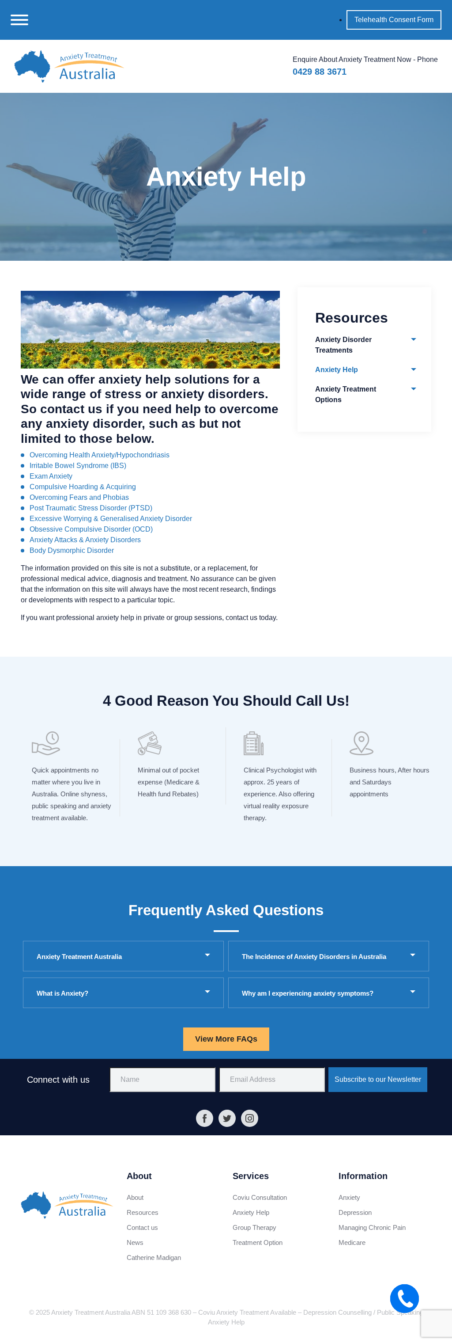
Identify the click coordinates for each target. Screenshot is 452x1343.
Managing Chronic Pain (372, 1227)
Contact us (142, 1227)
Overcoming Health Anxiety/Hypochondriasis (100, 455)
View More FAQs (226, 1039)
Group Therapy (254, 1227)
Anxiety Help (336, 369)
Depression (355, 1212)
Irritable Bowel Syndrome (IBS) (78, 465)
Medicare (352, 1242)
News (135, 1242)
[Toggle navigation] (19, 20)
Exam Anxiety (51, 476)
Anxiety (349, 1197)
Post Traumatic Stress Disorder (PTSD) (91, 508)
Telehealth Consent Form (393, 19)
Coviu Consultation (260, 1197)
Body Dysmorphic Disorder (72, 550)
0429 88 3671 (320, 71)
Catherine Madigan (154, 1257)
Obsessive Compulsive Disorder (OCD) (91, 529)
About (135, 1197)
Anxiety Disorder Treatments (343, 345)
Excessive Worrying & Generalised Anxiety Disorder (111, 518)
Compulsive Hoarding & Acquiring (83, 487)
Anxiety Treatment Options (345, 394)
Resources (142, 1212)
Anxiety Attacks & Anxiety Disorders (85, 540)
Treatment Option (257, 1242)
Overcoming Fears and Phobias (79, 497)
